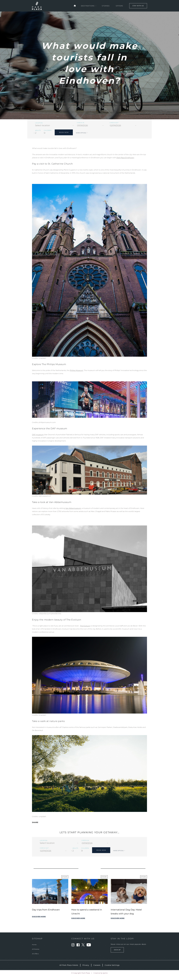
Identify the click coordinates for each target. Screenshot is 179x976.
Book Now (63, 132)
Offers (119, 6)
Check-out (114, 122)
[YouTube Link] (89, 946)
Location (39, 123)
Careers (96, 965)
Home (34, 944)
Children (48, 130)
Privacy (85, 965)
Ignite (105, 973)
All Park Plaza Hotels (68, 965)
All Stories (35, 949)
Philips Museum (76, 370)
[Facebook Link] (78, 946)
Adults (38, 130)
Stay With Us (138, 6)
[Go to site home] (75, 6)
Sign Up (117, 950)
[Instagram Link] (72, 946)
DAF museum (38, 435)
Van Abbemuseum (73, 508)
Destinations (88, 6)
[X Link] (83, 946)
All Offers (35, 954)
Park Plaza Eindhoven (125, 158)
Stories (106, 6)
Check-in (80, 122)
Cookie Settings (112, 965)
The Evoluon (85, 626)
